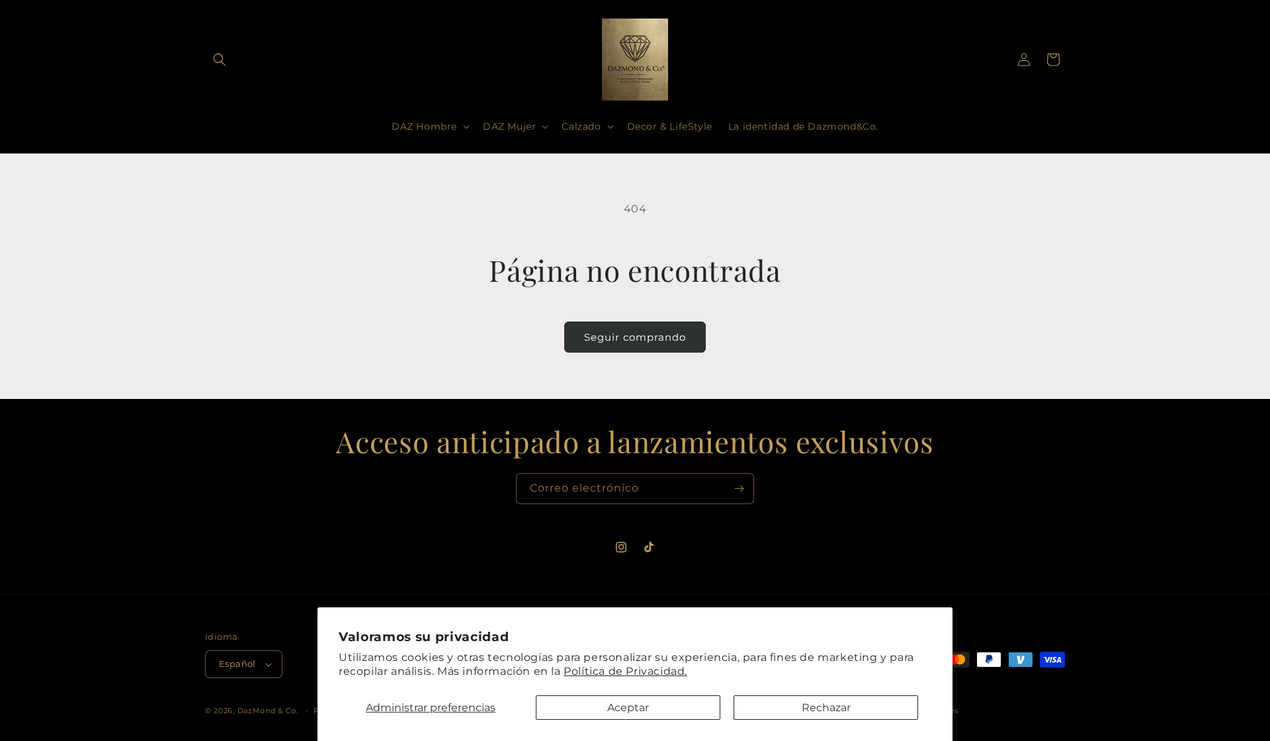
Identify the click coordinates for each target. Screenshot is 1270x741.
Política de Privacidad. (625, 671)
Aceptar (628, 707)
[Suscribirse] (738, 488)
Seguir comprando (635, 337)
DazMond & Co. (267, 710)
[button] (219, 59)
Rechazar (826, 707)
